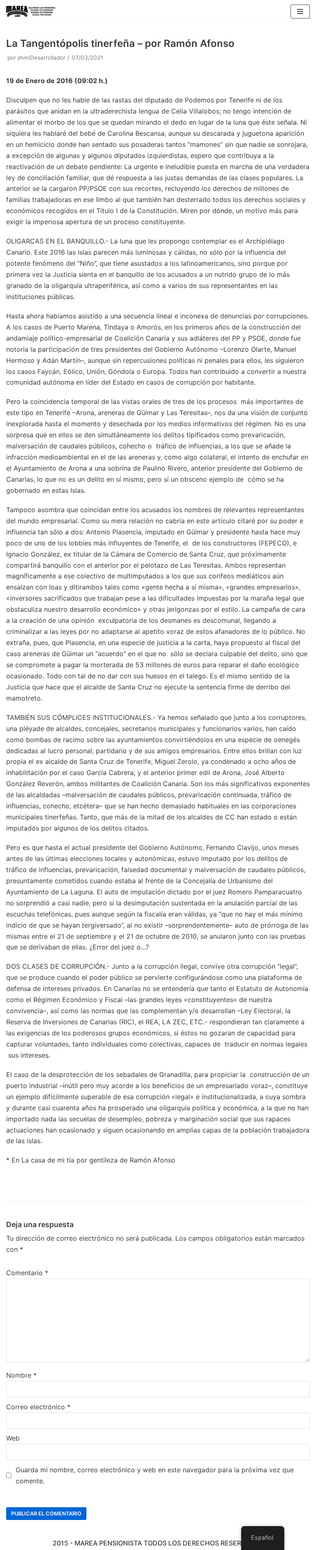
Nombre (21, 1375)
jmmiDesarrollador (41, 57)
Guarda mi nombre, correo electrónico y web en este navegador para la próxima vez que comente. (155, 1475)
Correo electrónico (38, 1407)
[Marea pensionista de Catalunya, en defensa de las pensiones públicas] (31, 11)
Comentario (27, 1273)
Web (13, 1438)
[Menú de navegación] (300, 12)
